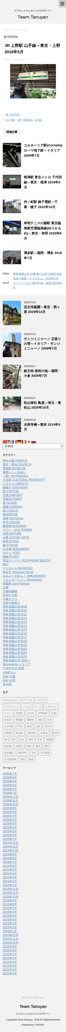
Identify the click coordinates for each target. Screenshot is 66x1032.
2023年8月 (10, 904)
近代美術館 (10, 759)
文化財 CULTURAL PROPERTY (24, 479)
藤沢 (38, 746)
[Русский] (33, 441)
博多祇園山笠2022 (15, 648)
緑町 (29, 746)
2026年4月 (10, 781)
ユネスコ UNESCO (15, 483)
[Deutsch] (19, 441)
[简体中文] (5, 441)
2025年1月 (10, 839)
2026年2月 (10, 789)
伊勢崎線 (42, 713)
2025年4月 (10, 827)
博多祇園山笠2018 (15, 641)
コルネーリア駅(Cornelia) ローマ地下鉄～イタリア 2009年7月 (43, 150)
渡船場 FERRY (13, 499)
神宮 (30, 739)
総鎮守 (19, 746)
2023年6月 (10, 912)
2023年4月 (10, 919)
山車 (6, 587)
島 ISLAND (10, 502)
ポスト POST (11, 552)
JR (7, 120)
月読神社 (31, 732)
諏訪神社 (22, 752)
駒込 (31, 759)
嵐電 (29, 726)
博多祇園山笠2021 (15, 645)
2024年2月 (10, 881)
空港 (39, 739)
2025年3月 (10, 831)
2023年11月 (10, 892)
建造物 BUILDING (14, 526)
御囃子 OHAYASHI (15, 487)
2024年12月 (11, 842)
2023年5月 (10, 915)
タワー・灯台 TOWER (17, 529)
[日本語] (29, 441)
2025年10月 (11, 804)
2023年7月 (10, 908)
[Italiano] (24, 441)
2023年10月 (11, 896)
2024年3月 (10, 877)
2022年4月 (10, 965)
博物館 (19, 719)
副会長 (8, 719)
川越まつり (10, 599)
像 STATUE (10, 545)
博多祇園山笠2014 (15, 625)
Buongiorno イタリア (16, 664)
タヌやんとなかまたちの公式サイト (33, 1013)
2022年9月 (10, 946)
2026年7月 (10, 773)
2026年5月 (10, 777)
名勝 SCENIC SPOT (16, 537)
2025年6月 (10, 819)
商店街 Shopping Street (18, 572)
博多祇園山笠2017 (15, 637)
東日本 (55, 732)
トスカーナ (51, 706)
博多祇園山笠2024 (15, 656)
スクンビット (11, 706)
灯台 (22, 739)
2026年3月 (10, 785)
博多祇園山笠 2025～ (17, 660)
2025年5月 (10, 823)
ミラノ (8, 713)
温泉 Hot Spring (13, 518)
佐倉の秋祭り (11, 602)
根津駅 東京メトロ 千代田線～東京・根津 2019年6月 (43, 182)
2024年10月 (11, 850)
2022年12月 (11, 935)
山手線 (38, 120)
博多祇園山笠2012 (15, 618)
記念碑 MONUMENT (16, 549)
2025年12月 (11, 796)
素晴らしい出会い (14, 472)
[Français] (14, 441)
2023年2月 (10, 927)
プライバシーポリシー (33, 997)
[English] (10, 441)
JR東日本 (28, 120)
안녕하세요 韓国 (13, 668)
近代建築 (45, 752)
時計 (6, 564)
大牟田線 (9, 726)
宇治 (20, 726)
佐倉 (54, 713)
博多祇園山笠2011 (15, 614)
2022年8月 (10, 950)
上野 (19, 120)
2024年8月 (10, 858)
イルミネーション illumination (22, 579)
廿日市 (48, 726)
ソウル (26, 706)
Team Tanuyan (33, 17)
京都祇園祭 (10, 591)
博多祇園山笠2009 (15, 606)
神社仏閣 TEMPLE (15, 460)
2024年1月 (10, 885)
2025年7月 (10, 816)
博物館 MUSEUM (14, 468)
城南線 (30, 719)
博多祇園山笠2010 (15, 610)
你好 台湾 (9, 680)
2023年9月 (10, 900)
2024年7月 (10, 862)
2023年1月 (10, 931)
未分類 (7, 684)
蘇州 (46, 746)
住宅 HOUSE (11, 522)
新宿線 (19, 732)
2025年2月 (10, 835)
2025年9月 (10, 808)
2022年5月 (10, 962)
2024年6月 (10, 866)
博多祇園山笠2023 (15, 652)
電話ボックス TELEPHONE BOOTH (26, 560)
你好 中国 (9, 676)
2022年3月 (10, 969)
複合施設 (9, 752)
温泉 (13, 739)
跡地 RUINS (11, 541)
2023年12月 (11, 889)
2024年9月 (10, 854)
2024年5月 (10, 869)
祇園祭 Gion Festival (16, 583)
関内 (22, 759)
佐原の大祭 (10, 595)
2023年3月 (10, 923)
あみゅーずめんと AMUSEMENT (24, 575)
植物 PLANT (11, 556)
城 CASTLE (10, 510)
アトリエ (27, 699)
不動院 (19, 713)
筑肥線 (49, 739)
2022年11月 (10, 939)
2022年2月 (10, 973)
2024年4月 (10, 873)
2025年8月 (10, 812)
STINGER (39, 1025)
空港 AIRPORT (13, 495)
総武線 (8, 746)
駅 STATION (12, 114)
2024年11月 (10, 846)
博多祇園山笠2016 (15, 633)
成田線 (8, 732)
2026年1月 (10, 792)
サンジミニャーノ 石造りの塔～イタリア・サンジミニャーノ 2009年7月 (42, 343)
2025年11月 (10, 800)
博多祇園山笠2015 (15, 629)
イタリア (41, 699)
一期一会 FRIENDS (15, 476)
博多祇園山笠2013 (15, 622)
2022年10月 (11, 942)
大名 (49, 719)
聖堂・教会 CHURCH (17, 464)
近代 (34, 752)
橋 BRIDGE (10, 514)
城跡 (40, 719)
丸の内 (30, 713)
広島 (38, 726)
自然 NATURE (12, 533)
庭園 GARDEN (12, 506)
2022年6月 (10, 958)
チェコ (37, 706)
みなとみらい (11, 699)
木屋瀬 (43, 732)
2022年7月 (10, 954)
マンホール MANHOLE (18, 568)
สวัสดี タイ (9, 672)
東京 (12, 120)
